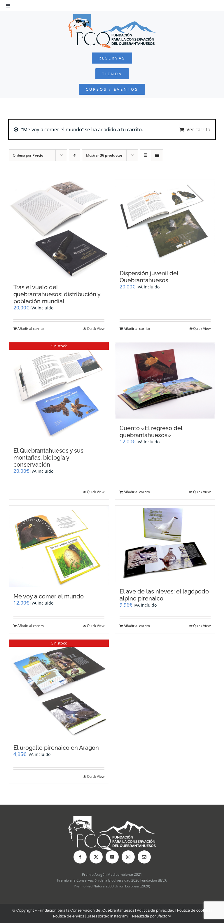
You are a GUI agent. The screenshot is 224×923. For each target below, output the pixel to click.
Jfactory (164, 916)
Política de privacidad (155, 910)
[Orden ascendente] (74, 155)
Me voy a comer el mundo (48, 596)
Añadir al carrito (31, 328)
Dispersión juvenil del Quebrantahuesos (149, 277)
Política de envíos (68, 916)
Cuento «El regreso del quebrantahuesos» (151, 432)
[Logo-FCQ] (112, 16)
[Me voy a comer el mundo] (59, 546)
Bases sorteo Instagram (107, 916)
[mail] (144, 857)
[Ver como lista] (157, 155)
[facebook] (80, 857)
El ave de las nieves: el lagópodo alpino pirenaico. (164, 595)
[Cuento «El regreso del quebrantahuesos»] (165, 380)
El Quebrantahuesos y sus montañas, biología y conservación (48, 457)
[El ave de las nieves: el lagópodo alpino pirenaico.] (165, 544)
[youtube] (112, 857)
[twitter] (96, 857)
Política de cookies (193, 910)
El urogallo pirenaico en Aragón (56, 747)
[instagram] (128, 857)
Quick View (95, 328)
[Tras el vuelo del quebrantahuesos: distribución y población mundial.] (59, 228)
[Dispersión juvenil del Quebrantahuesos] (165, 221)
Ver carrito (198, 129)
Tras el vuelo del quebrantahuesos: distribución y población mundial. (56, 294)
